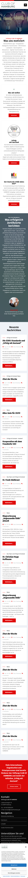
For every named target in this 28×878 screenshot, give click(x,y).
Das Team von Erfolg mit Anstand (16, 477)
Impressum (22, 876)
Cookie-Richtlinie (6, 876)
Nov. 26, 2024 (7, 524)
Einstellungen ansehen (14, 873)
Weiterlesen (14, 115)
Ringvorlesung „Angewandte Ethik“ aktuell (12, 518)
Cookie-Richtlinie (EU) (7, 827)
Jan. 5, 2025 (7, 382)
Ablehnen (14, 869)
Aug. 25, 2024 (7, 709)
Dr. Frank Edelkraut (11, 480)
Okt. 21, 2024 (7, 637)
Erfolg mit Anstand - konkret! (15, 438)
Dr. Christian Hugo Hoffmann (11, 558)
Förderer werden (14, 786)
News (19, 376)
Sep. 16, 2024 (7, 673)
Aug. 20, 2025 (7, 346)
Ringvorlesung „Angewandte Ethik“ (12, 596)
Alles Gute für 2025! (11, 413)
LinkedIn (3, 824)
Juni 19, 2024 (7, 740)
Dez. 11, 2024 (7, 447)
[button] (26, 847)
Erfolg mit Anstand (12, 337)
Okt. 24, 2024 (7, 601)
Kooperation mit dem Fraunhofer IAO (12, 442)
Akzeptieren (14, 865)
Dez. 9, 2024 (7, 483)
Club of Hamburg (17, 346)
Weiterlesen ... (9, 365)
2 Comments (6, 348)
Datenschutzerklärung (15, 876)
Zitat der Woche (10, 379)
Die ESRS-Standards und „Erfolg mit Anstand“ (14, 341)
